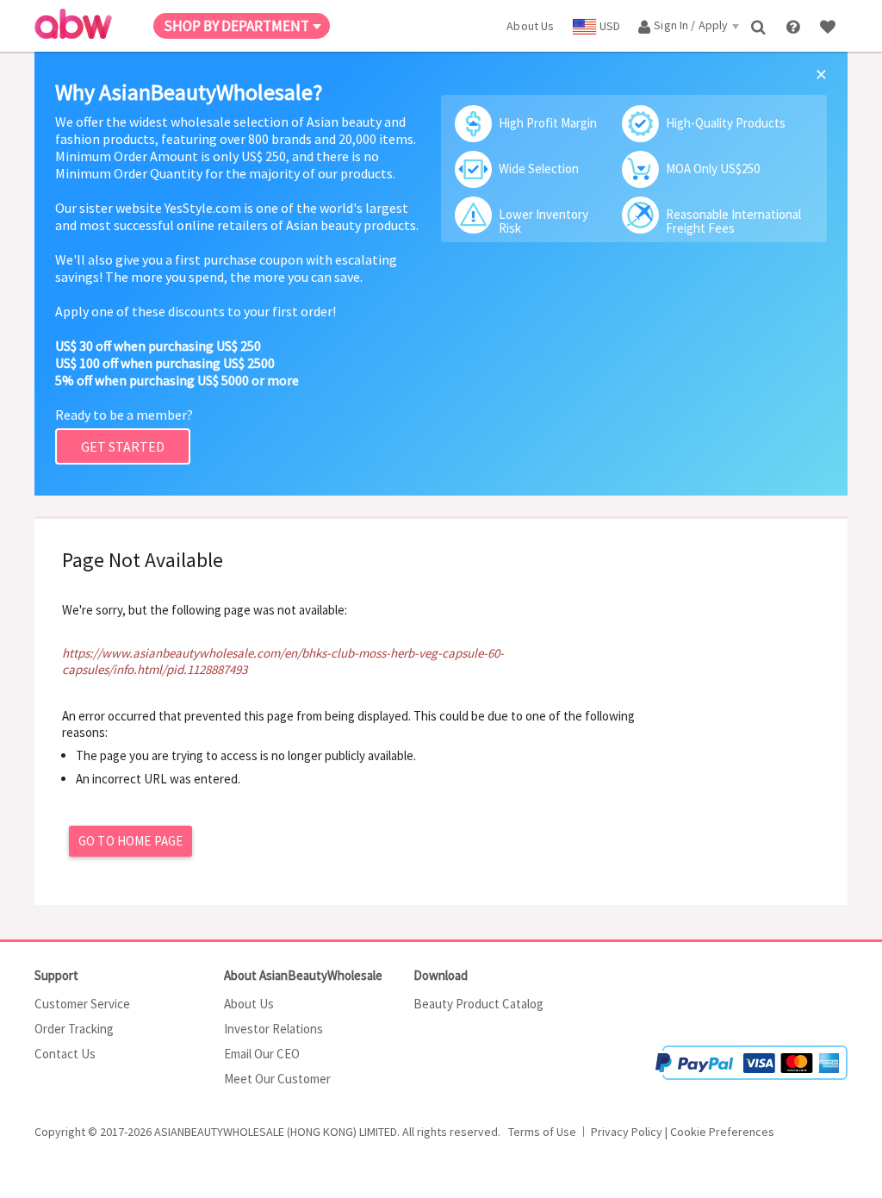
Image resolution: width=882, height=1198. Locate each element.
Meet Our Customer (277, 1078)
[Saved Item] (829, 25)
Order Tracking (74, 1028)
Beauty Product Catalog (478, 1003)
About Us (249, 1003)
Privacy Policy (626, 1131)
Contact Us (65, 1053)
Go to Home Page (130, 841)
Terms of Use (542, 1131)
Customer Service (82, 1003)
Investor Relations (273, 1028)
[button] (796, 994)
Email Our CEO (262, 1053)
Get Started (123, 446)
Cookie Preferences (722, 1131)
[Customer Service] (794, 25)
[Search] (760, 25)
